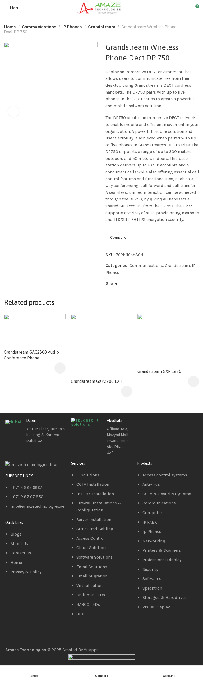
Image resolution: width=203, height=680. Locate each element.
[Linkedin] (158, 424)
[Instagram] (172, 424)
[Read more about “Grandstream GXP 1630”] (193, 381)
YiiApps (91, 649)
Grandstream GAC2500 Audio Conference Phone (31, 355)
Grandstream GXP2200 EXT (96, 381)
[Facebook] (143, 424)
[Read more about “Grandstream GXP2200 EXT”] (126, 391)
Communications (39, 26)
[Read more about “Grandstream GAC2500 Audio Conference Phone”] (60, 368)
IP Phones (72, 26)
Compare (118, 237)
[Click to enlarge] (13, 111)
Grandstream (101, 26)
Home (10, 26)
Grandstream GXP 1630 (159, 371)
